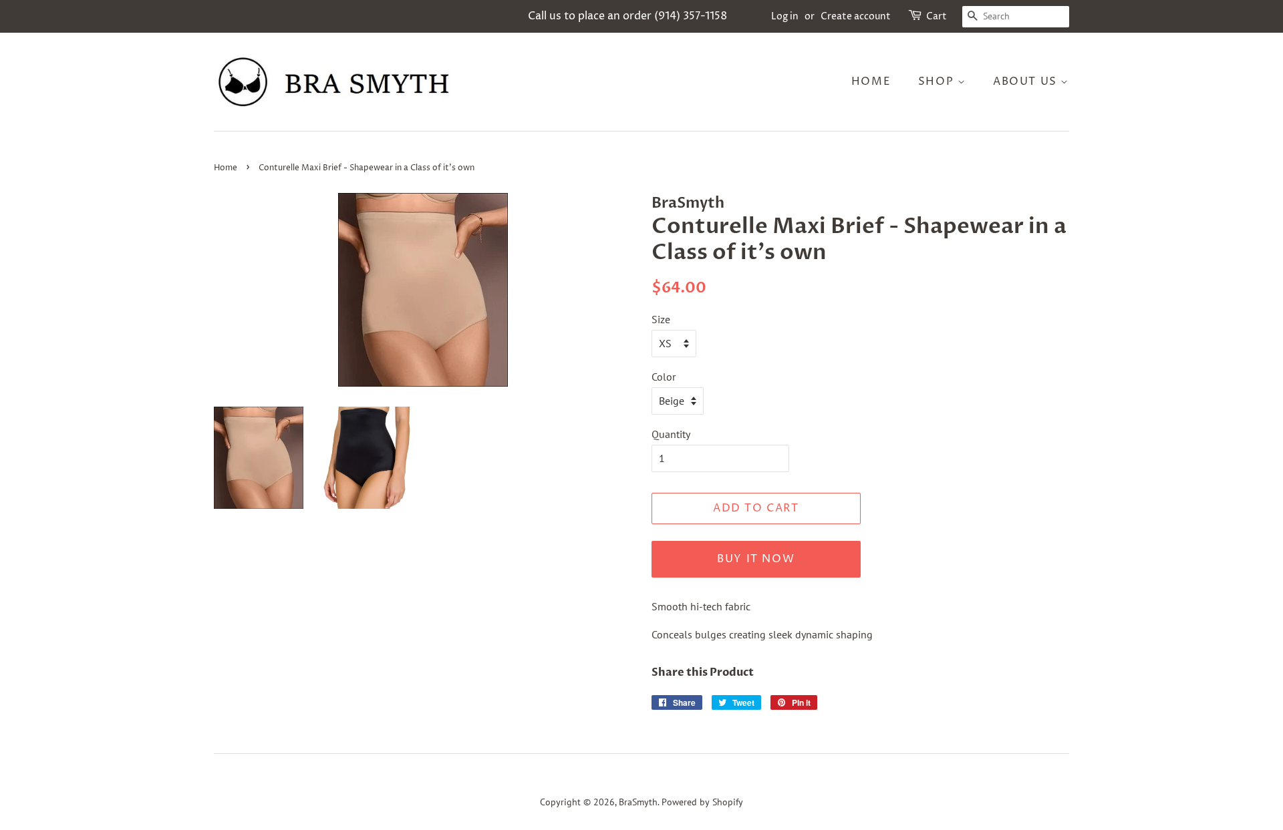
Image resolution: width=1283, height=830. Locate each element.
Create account (856, 16)
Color (664, 376)
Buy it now (756, 559)
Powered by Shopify (702, 802)
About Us (1026, 81)
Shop (938, 81)
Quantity (671, 434)
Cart (936, 16)
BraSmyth (638, 802)
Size (661, 319)
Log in (785, 16)
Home (871, 81)
